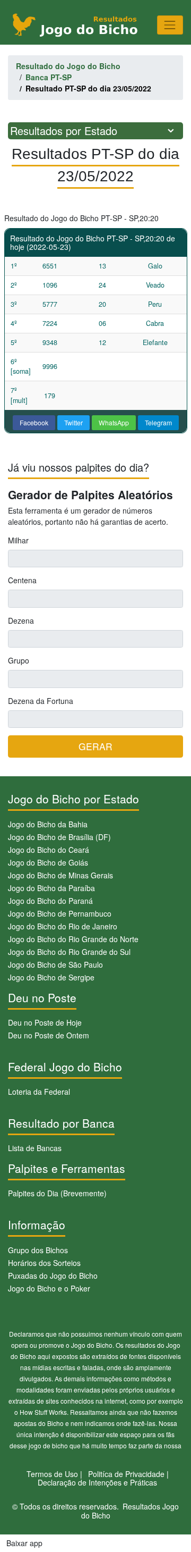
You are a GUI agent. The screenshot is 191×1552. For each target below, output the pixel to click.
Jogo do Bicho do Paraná (50, 900)
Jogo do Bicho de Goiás (48, 862)
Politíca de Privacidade (126, 1474)
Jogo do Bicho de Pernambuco (59, 913)
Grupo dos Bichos (38, 1250)
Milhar (18, 540)
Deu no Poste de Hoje (45, 1022)
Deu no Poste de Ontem (48, 1035)
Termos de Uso (52, 1474)
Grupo (18, 660)
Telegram (158, 422)
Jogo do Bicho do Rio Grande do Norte (73, 939)
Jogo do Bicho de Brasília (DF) (59, 837)
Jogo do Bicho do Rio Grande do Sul (69, 951)
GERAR (95, 746)
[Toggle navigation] (170, 24)
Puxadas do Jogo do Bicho (53, 1275)
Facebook (34, 422)
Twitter (73, 422)
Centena (22, 580)
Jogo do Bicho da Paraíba (51, 888)
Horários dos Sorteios (44, 1262)
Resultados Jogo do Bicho (130, 1511)
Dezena (21, 620)
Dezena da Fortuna (40, 700)
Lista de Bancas (35, 1148)
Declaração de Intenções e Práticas (97, 1482)
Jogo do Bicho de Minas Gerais (60, 875)
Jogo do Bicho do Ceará (48, 849)
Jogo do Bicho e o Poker (49, 1288)
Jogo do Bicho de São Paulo (55, 964)
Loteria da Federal (39, 1091)
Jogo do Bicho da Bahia (48, 824)
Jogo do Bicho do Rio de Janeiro (62, 926)
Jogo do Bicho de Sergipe (51, 977)
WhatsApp (114, 422)
